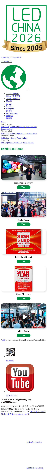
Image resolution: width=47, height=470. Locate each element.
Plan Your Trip (31, 127)
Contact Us (17, 142)
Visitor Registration (17, 127)
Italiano (9, 118)
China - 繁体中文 (13, 99)
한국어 (9, 111)
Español (9, 106)
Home (3, 122)
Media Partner (28, 142)
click (3, 340)
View (23, 187)
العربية (9, 104)
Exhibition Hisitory (8, 138)
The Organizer (7, 142)
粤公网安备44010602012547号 (17, 414)
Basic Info (5, 127)
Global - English (12, 94)
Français (9, 116)
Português (10, 108)
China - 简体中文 (13, 96)
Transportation (6, 129)
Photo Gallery (22, 138)
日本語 (9, 101)
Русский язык (12, 113)
